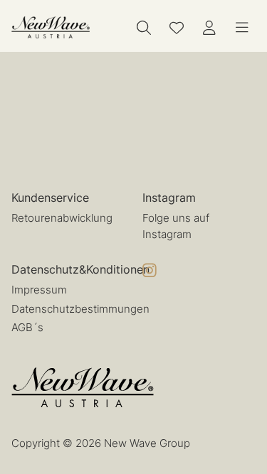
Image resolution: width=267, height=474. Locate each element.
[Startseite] (50, 27)
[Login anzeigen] (209, 27)
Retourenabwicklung (61, 218)
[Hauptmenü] (242, 27)
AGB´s (27, 327)
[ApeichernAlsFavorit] (176, 27)
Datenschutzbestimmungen (80, 309)
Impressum (39, 289)
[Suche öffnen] (143, 27)
